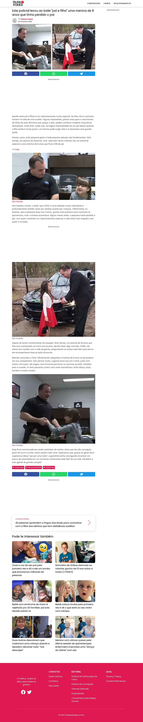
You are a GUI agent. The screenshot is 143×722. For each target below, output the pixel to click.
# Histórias (48, 467)
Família (107, 3)
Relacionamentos (122, 3)
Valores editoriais (80, 688)
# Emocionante (33, 467)
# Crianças (18, 467)
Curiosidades (93, 3)
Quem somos (55, 676)
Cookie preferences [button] (116, 681)
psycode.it (54, 685)
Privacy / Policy (113, 676)
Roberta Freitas (27, 19)
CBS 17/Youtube (17, 201)
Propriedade (78, 693)
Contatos (53, 681)
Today (17, 149)
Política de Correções (82, 684)
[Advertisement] (53, 96)
